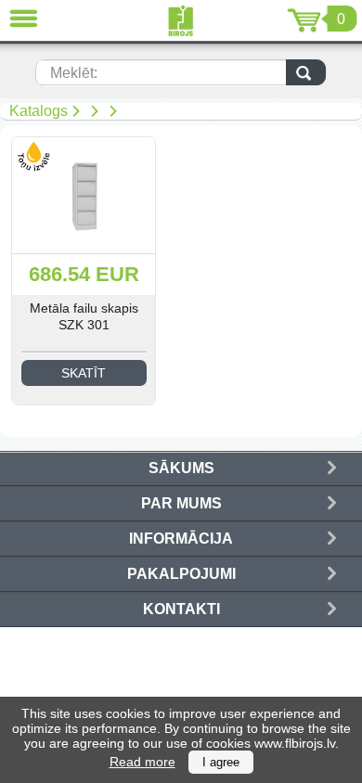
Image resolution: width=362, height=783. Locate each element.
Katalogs (38, 111)
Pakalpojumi (181, 574)
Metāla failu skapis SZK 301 (84, 316)
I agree (220, 762)
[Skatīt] (83, 195)
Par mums (181, 503)
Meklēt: (73, 73)
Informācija (181, 538)
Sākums (181, 468)
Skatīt (83, 373)
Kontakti (181, 609)
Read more (142, 761)
